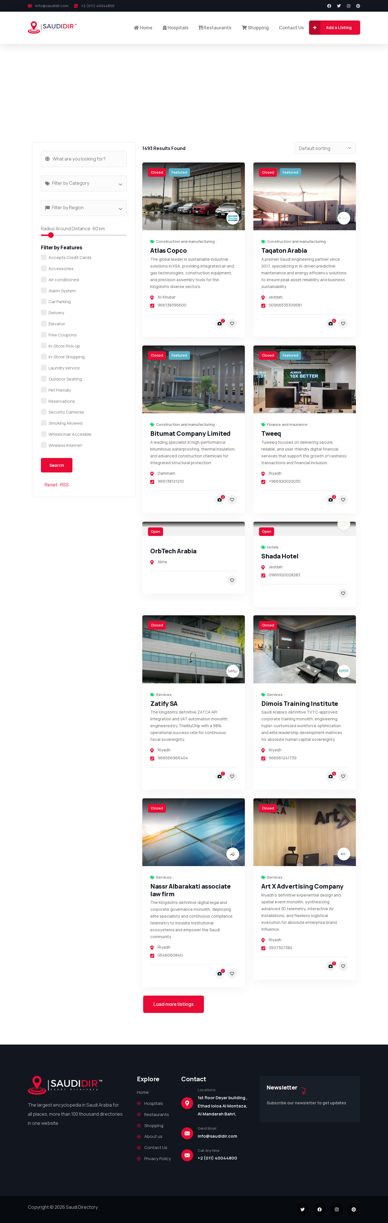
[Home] (52, 27)
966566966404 (173, 757)
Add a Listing (339, 27)
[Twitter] (339, 6)
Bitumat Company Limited (190, 433)
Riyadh (275, 473)
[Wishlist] (232, 323)
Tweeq (271, 433)
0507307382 (280, 947)
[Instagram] (349, 6)
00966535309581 (285, 305)
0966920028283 (284, 574)
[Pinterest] (358, 6)
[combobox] (84, 184)
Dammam (166, 473)
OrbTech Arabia (173, 551)
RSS (64, 485)
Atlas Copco (168, 250)
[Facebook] (329, 6)
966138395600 (172, 305)
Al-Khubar (167, 297)
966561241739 (283, 757)
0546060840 (170, 955)
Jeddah (276, 297)
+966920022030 (285, 481)
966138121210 (171, 481)
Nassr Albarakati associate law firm (190, 890)
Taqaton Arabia (284, 250)
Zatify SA (164, 703)
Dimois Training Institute (299, 703)
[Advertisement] (194, 86)
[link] (193, 197)
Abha (162, 561)
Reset (51, 485)
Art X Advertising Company (302, 886)
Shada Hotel (279, 556)
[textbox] (87, 183)
